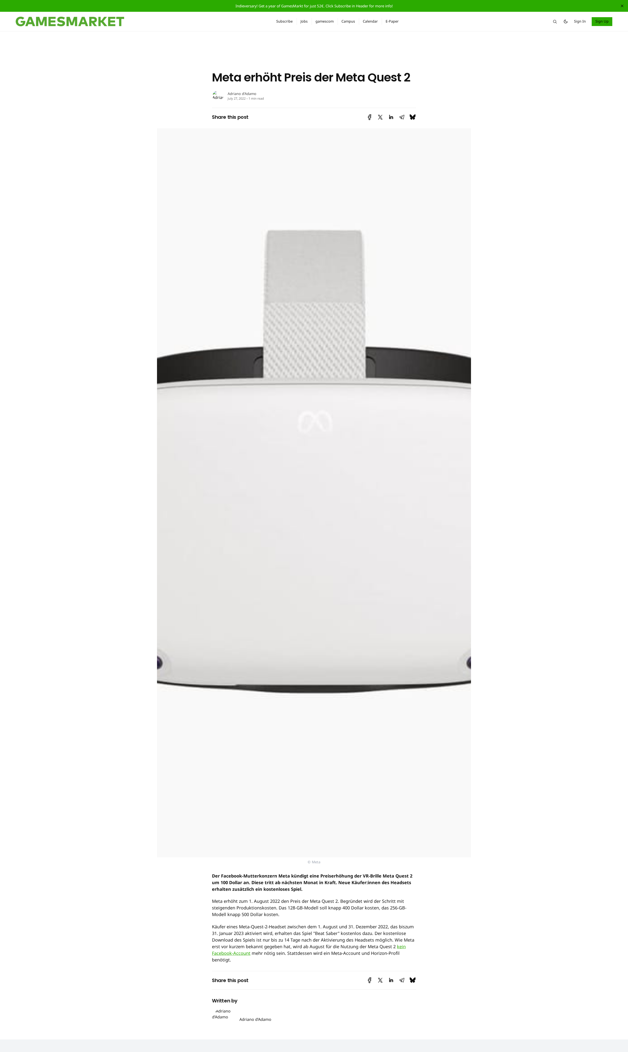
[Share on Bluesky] (413, 117)
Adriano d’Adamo (242, 93)
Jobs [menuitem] (304, 21)
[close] (622, 6)
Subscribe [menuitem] (284, 21)
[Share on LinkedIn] (391, 117)
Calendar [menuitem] (370, 21)
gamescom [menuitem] (324, 21)
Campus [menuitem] (348, 21)
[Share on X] (380, 117)
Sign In (580, 21)
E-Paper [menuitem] (392, 21)
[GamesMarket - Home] (140, 22)
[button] (554, 21)
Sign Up (602, 21)
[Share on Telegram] (401, 117)
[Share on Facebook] (369, 117)
